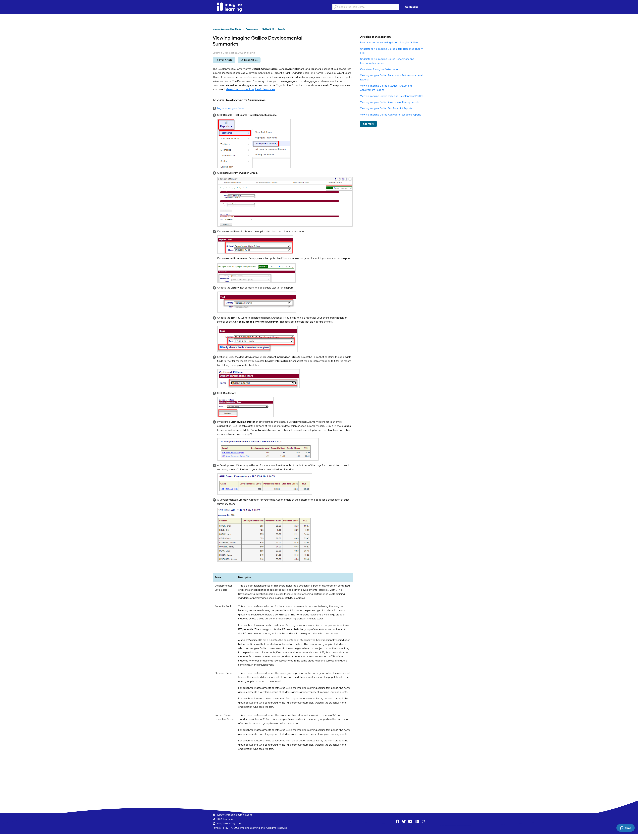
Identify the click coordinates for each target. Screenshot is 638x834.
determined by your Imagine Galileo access (250, 89)
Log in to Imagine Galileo (231, 108)
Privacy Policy (220, 827)
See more (368, 123)
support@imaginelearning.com (234, 814)
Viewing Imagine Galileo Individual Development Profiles (391, 96)
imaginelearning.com (229, 823)
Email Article (251, 60)
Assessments (252, 29)
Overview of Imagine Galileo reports (380, 69)
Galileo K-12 (268, 29)
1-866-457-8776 (225, 819)
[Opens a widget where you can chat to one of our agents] (625, 828)
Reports (281, 29)
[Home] (229, 7)
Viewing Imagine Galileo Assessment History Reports (389, 102)
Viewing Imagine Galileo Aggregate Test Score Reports (390, 114)
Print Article (225, 60)
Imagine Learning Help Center (227, 29)
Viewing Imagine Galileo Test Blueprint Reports (386, 108)
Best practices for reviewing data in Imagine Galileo (389, 42)
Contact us (411, 6)
